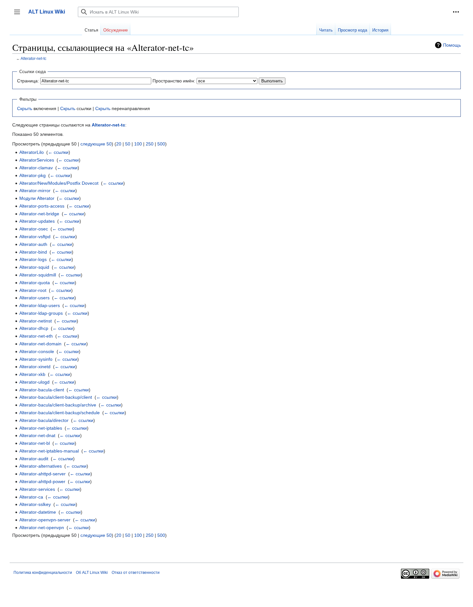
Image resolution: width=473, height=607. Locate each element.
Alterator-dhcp (33, 328)
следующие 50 (96, 143)
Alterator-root (32, 290)
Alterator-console (36, 351)
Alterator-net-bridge (39, 213)
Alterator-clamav (36, 167)
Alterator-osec (33, 228)
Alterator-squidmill (37, 274)
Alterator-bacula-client (41, 389)
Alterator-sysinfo (35, 359)
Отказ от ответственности (136, 572)
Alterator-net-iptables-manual (49, 450)
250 (149, 143)
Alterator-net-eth (36, 336)
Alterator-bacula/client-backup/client (55, 397)
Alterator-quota (34, 282)
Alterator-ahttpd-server (42, 473)
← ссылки (58, 152)
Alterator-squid (34, 267)
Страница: (28, 80)
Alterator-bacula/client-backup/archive (57, 404)
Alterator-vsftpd (35, 236)
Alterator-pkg (32, 175)
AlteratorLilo (31, 152)
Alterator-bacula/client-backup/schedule (59, 412)
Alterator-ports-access (41, 206)
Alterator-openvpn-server (44, 519)
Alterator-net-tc (33, 58)
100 (138, 143)
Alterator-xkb (32, 374)
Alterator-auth (33, 244)
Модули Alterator (36, 198)
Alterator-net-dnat (37, 435)
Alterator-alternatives (40, 466)
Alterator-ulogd (34, 382)
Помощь (452, 45)
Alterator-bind (33, 252)
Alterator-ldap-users (39, 305)
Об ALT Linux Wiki (92, 572)
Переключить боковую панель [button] (19, 15)
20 (118, 143)
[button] (456, 12)
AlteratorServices (36, 160)
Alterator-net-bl (34, 443)
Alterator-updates (37, 221)
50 (127, 143)
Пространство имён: (174, 80)
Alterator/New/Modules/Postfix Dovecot (58, 183)
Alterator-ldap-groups (41, 313)
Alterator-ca (31, 497)
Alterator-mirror (35, 190)
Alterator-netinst (35, 320)
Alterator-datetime (37, 512)
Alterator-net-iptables (40, 428)
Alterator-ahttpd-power (42, 481)
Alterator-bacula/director (44, 420)
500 (161, 143)
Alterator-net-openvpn (41, 527)
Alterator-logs (33, 259)
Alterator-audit (33, 458)
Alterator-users (34, 297)
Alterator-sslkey (35, 504)
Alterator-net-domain (40, 343)
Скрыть (24, 108)
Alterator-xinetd (35, 366)
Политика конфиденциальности (43, 572)
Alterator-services (37, 489)
